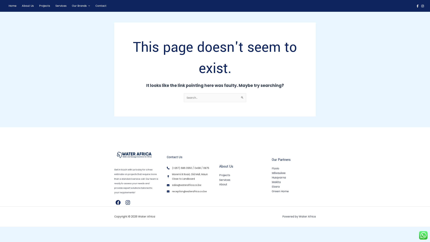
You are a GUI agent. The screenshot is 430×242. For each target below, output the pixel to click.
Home (12, 6)
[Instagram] (422, 6)
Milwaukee (279, 173)
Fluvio (275, 168)
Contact (100, 6)
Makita (276, 182)
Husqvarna (279, 177)
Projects (44, 6)
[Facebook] (417, 6)
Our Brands (79, 6)
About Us (28, 6)
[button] (88, 6)
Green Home (280, 191)
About (223, 184)
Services (61, 6)
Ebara (276, 187)
